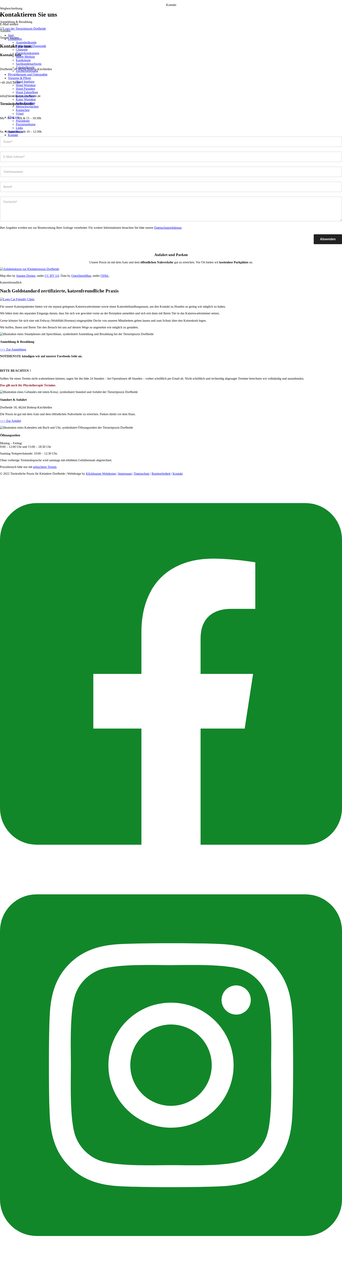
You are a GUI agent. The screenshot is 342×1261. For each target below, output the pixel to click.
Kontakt (13, 135)
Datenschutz (141, 473)
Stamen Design (25, 275)
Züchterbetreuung (27, 71)
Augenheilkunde (26, 42)
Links (19, 128)
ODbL (105, 275)
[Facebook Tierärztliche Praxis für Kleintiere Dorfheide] (171, 868)
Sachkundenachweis (28, 63)
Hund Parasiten (25, 88)
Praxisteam (22, 120)
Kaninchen (22, 110)
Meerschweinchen (27, 106)
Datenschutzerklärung (167, 227)
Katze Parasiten (25, 103)
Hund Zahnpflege (27, 92)
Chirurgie (22, 49)
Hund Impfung (25, 81)
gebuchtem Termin (44, 467)
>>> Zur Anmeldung (13, 349)
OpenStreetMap (81, 275)
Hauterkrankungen (27, 53)
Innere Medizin (25, 56)
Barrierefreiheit (161, 473)
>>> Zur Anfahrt (10, 421)
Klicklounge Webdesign (101, 473)
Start (11, 35)
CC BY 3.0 (52, 275)
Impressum (125, 473)
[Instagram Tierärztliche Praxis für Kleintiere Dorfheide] (171, 1259)
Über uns (13, 117)
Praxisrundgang (25, 124)
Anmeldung (15, 131)
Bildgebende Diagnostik (31, 46)
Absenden (328, 239)
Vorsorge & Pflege (19, 78)
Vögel (20, 113)
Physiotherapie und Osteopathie (28, 74)
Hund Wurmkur (26, 85)
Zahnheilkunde (25, 67)
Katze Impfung (25, 95)
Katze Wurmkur (26, 99)
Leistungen (15, 39)
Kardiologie (23, 60)
